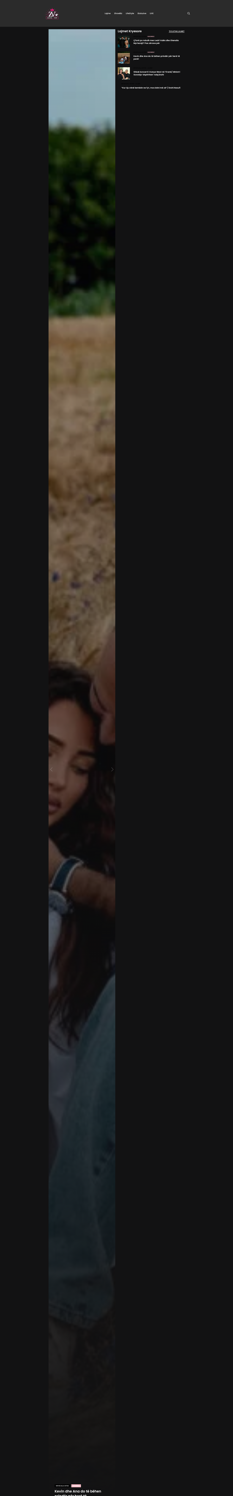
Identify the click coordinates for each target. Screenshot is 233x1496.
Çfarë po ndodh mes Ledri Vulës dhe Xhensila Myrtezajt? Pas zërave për (156, 42)
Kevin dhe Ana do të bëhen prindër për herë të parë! (156, 57)
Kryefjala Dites (62, 1486)
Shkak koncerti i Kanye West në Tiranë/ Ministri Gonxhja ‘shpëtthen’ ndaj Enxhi (156, 73)
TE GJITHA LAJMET (176, 31)
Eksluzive (142, 13)
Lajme (108, 13)
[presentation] (52, 769)
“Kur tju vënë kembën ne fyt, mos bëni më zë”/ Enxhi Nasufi (150, 87)
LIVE (152, 13)
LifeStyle (130, 13)
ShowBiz (118, 13)
